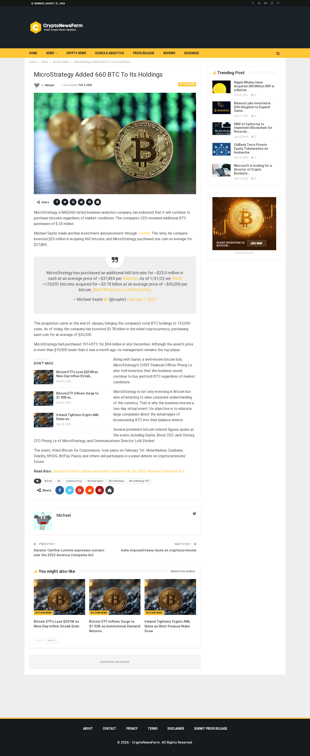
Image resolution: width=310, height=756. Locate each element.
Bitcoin (48, 481)
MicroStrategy (116, 481)
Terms (152, 728)
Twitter (144, 233)
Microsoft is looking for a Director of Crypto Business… (253, 169)
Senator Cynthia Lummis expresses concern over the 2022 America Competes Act (118, 471)
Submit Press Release (210, 728)
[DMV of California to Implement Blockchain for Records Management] (221, 128)
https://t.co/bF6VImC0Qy (128, 290)
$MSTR (99, 290)
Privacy (132, 728)
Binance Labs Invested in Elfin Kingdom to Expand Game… (252, 107)
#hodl (177, 278)
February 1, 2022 (142, 299)
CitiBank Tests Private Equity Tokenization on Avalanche (251, 148)
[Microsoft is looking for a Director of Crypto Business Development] (221, 170)
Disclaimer (175, 728)
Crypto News (76, 53)
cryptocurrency (74, 481)
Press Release (143, 53)
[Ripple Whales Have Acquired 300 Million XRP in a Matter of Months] (221, 87)
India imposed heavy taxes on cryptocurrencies (158, 550)
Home (33, 53)
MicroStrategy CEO (139, 481)
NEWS (50, 53)
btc (59, 481)
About (88, 728)
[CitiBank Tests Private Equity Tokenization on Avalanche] (221, 149)
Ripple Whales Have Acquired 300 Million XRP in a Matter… (254, 86)
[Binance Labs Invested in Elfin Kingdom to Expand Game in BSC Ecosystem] (221, 107)
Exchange (191, 53)
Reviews (169, 53)
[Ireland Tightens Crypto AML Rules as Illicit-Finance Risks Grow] (43, 420)
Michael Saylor (95, 481)
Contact (109, 728)
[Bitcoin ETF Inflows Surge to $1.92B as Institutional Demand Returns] (43, 398)
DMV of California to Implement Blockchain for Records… (253, 128)
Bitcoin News (187, 84)
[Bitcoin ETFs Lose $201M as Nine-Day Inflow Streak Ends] (43, 377)
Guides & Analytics (109, 53)
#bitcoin (130, 278)
